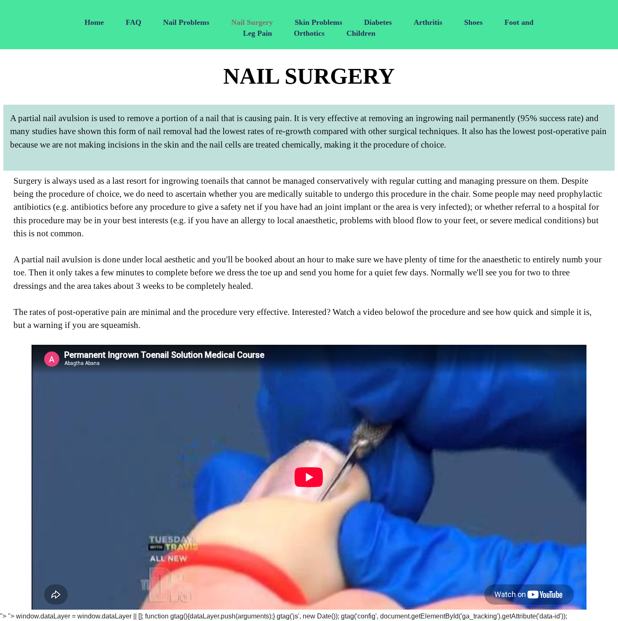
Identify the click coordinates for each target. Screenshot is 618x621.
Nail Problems (186, 22)
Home (94, 22)
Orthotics (309, 33)
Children (360, 33)
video (373, 312)
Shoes (473, 22)
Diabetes (378, 22)
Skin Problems (318, 22)
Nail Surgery (252, 22)
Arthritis (428, 22)
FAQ (133, 22)
